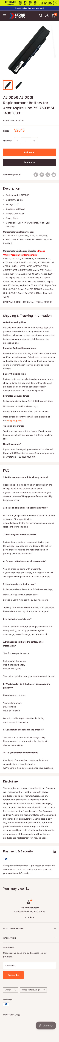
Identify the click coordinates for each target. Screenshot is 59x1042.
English (8, 990)
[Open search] (40, 15)
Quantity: (7, 140)
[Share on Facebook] (36, 174)
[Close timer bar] (56, 2)
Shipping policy (14, 420)
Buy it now (29, 162)
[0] (53, 15)
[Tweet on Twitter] (47, 174)
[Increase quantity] (34, 140)
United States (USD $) (31, 990)
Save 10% (48, 3)
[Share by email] (53, 174)
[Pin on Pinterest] (41, 174)
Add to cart (29, 152)
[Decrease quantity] (17, 140)
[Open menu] (4, 15)
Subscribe (13, 975)
